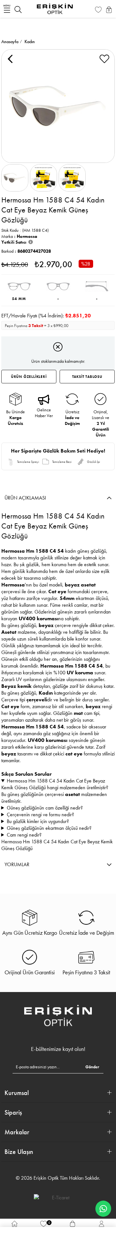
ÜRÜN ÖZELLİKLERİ (29, 376)
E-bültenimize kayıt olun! (58, 1049)
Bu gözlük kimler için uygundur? (38, 821)
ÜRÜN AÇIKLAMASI (25, 497)
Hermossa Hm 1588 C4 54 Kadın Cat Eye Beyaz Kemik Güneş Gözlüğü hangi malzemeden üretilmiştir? (54, 784)
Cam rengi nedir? (24, 834)
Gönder (92, 1067)
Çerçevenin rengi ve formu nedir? (40, 814)
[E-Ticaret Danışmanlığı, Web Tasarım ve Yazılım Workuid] (58, 1197)
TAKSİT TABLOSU (87, 376)
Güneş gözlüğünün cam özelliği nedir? (45, 807)
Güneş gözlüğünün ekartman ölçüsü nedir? (49, 828)
